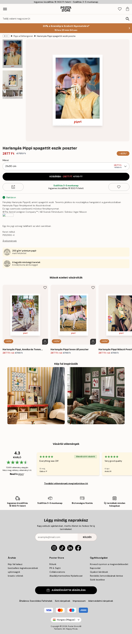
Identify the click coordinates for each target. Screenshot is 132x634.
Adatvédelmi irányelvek (100, 600)
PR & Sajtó (55, 568)
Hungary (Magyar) (66, 619)
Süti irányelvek (62, 600)
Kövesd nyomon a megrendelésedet (109, 564)
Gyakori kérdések (99, 571)
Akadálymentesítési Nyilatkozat (66, 575)
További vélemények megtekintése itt (66, 483)
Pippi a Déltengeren (23, 36)
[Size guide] (13, 187)
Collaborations (57, 571)
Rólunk (52, 564)
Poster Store (73, 626)
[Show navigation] (5, 9)
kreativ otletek (15, 575)
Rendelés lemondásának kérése (106, 575)
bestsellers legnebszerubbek (23, 568)
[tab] (120, 9)
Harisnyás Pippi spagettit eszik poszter (56, 36)
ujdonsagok (14, 571)
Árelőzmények (10, 241)
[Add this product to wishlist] (118, 187)
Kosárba (66, 176)
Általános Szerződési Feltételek (35, 600)
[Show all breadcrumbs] (6, 36)
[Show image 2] (13, 84)
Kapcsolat (95, 568)
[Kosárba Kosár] (45, 342)
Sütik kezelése (97, 579)
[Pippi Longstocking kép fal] (36, 395)
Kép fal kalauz (15, 564)
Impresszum (79, 600)
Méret (6, 160)
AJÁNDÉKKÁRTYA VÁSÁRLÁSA (69, 590)
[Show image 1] (13, 53)
